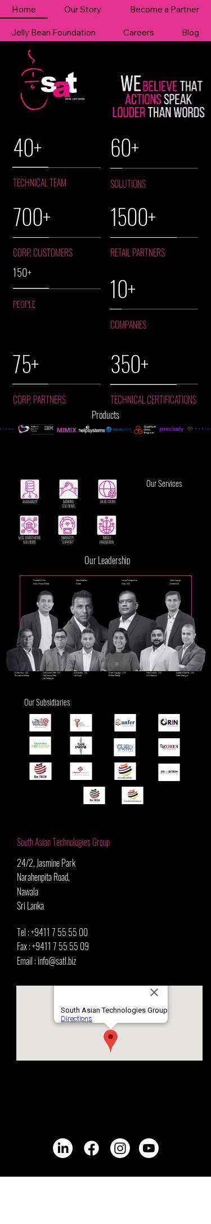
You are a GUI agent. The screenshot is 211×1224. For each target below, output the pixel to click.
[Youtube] (149, 1148)
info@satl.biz (57, 961)
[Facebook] (91, 1148)
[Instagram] (120, 1148)
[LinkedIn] (63, 1148)
